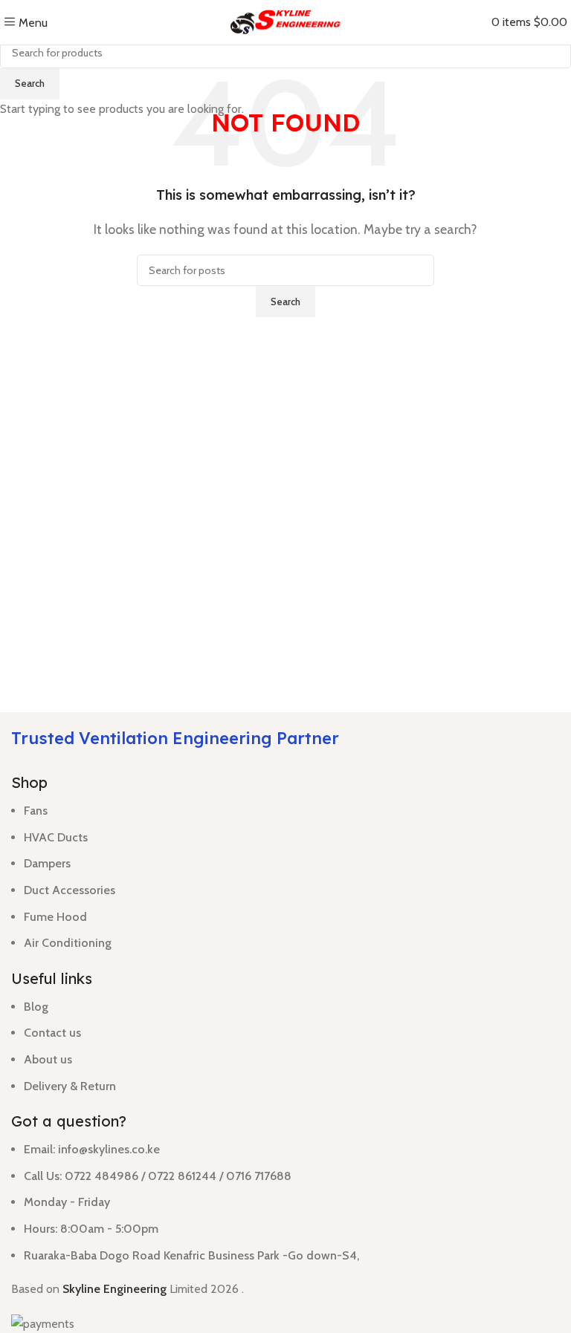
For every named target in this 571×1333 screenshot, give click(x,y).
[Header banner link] (285, 666)
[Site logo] (285, 21)
